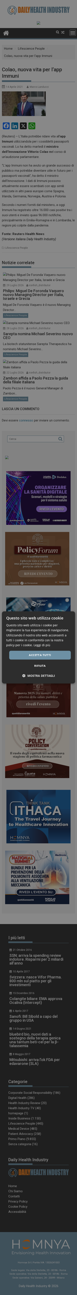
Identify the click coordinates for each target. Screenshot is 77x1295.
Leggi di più (42, 645)
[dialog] (38, 647)
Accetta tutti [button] (40, 655)
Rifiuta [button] (40, 666)
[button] (38, 675)
